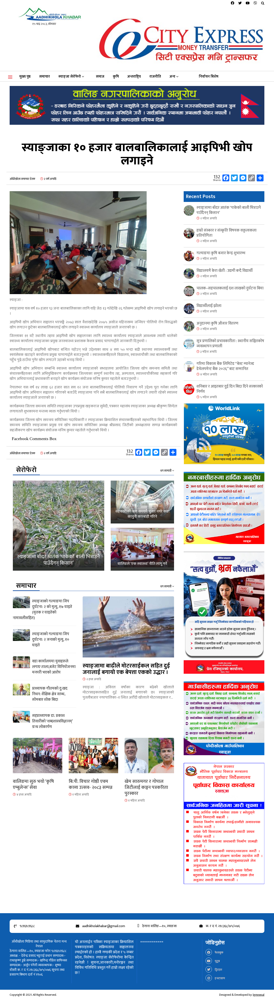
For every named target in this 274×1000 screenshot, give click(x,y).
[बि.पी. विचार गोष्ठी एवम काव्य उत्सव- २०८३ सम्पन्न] (93, 758)
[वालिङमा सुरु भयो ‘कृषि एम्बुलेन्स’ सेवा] (37, 758)
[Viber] (255, 3)
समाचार (44, 76)
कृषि (116, 76)
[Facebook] (232, 3)
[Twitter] (240, 3)
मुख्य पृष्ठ (25, 76)
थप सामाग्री (166, 471)
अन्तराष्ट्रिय (134, 76)
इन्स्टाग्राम (219, 978)
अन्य (172, 76)
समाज (100, 76)
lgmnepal (258, 994)
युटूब (217, 961)
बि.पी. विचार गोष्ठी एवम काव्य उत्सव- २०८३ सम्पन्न (90, 784)
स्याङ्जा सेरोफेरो (69, 76)
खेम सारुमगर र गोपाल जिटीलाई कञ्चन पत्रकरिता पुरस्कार (146, 787)
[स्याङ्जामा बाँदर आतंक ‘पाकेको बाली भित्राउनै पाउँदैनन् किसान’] (58, 526)
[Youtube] (248, 3)
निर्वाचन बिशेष (208, 76)
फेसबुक (218, 952)
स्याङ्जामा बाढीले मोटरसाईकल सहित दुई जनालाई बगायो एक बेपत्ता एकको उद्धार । (126, 669)
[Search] (262, 3)
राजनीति (155, 76)
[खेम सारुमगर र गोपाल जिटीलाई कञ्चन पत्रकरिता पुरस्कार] (149, 758)
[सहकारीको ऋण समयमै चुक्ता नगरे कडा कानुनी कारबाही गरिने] (142, 502)
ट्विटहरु (218, 969)
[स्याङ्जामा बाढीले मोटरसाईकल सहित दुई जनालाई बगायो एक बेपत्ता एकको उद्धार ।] (128, 629)
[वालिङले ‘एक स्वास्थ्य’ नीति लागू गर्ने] (142, 549)
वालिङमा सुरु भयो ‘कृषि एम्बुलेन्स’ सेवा (33, 784)
